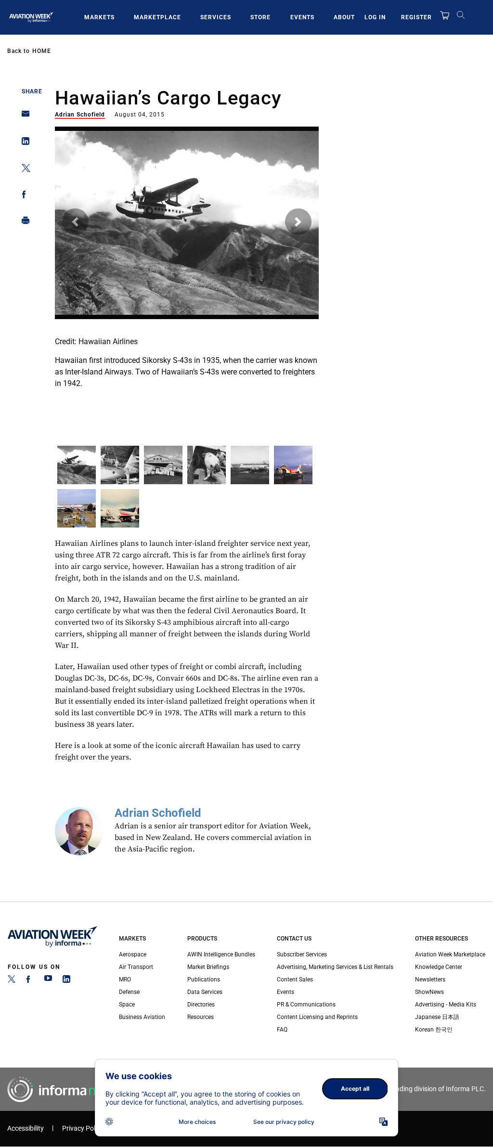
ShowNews (429, 992)
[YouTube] (48, 981)
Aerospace (132, 954)
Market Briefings (208, 967)
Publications (203, 979)
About (344, 17)
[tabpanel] (187, 275)
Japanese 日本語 (437, 1017)
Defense (129, 992)
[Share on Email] (23, 117)
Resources (200, 1017)
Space (127, 1004)
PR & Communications (306, 1004)
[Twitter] (11, 981)
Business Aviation (142, 1017)
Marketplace (157, 17)
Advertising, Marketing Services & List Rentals (335, 967)
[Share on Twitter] (23, 170)
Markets (99, 17)
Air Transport (136, 967)
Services (215, 17)
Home (41, 51)
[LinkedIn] (66, 981)
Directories (201, 1004)
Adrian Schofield (80, 114)
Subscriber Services (302, 954)
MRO (125, 979)
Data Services (204, 992)
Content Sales (295, 979)
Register (416, 17)
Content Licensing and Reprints (317, 1017)
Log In (375, 17)
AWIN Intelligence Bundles (221, 954)
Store (260, 17)
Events (302, 17)
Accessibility (25, 1128)
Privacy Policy (83, 1128)
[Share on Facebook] (23, 196)
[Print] (23, 223)
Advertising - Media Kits (445, 1004)
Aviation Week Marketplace (450, 954)
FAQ (282, 1029)
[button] (75, 221)
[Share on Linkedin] (23, 143)
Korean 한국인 (434, 1029)
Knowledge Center (438, 967)
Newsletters (430, 979)
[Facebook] (30, 981)
